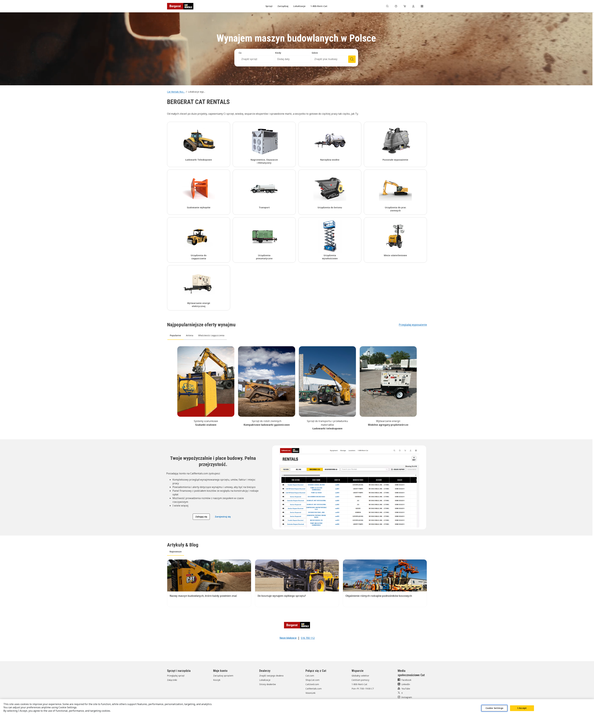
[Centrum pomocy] (396, 6)
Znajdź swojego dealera (271, 675)
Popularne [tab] (175, 335)
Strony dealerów (267, 684)
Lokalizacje (264, 679)
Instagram (406, 697)
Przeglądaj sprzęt (176, 675)
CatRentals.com (314, 688)
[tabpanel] (297, 387)
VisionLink (310, 692)
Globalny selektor (360, 675)
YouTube (405, 688)
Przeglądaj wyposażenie (413, 324)
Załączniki (172, 679)
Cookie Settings (494, 708)
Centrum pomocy (360, 679)
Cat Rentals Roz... (176, 91)
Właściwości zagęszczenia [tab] (211, 335)
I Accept (522, 708)
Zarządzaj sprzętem (223, 675)
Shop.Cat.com (312, 679)
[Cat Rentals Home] (180, 6)
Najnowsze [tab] (176, 551)
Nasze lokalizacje (288, 637)
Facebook (406, 679)
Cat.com (310, 675)
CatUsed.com (312, 684)
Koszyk (216, 679)
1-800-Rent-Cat (359, 684)
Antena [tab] (189, 335)
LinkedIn (405, 684)
